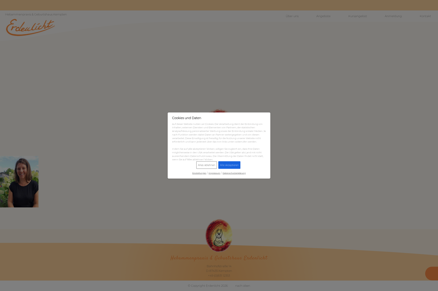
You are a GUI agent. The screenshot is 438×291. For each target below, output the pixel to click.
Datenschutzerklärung (234, 173)
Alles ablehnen (206, 165)
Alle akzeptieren (229, 165)
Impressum (214, 173)
